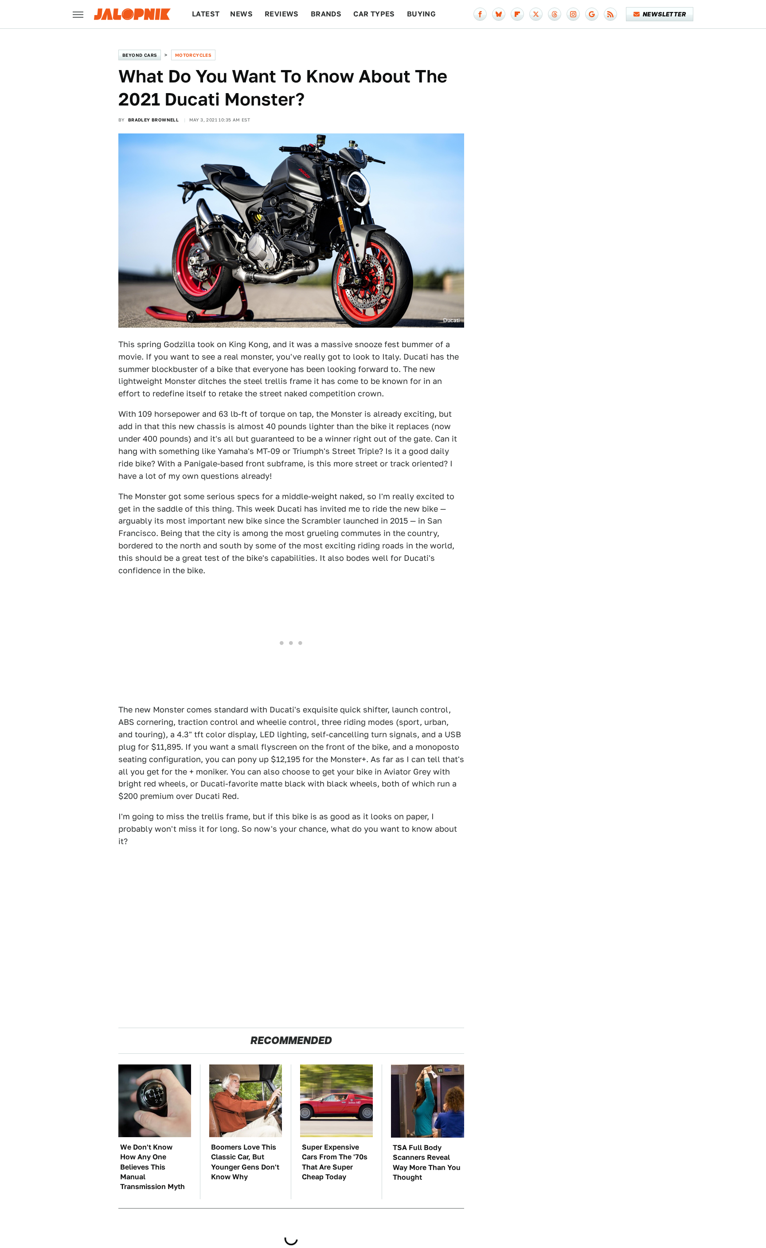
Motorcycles (193, 55)
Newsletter (664, 14)
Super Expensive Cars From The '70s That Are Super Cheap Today (334, 1162)
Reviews (282, 14)
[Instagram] (573, 14)
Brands (326, 14)
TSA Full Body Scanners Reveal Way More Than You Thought (427, 1162)
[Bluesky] (498, 14)
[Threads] (554, 14)
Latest (205, 14)
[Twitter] (536, 14)
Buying (421, 14)
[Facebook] (480, 14)
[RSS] (610, 14)
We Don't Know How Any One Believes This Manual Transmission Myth (152, 1167)
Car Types (374, 14)
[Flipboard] (517, 14)
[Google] (591, 14)
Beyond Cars (139, 55)
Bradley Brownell (153, 119)
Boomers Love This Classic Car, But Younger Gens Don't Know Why (245, 1162)
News (241, 14)
